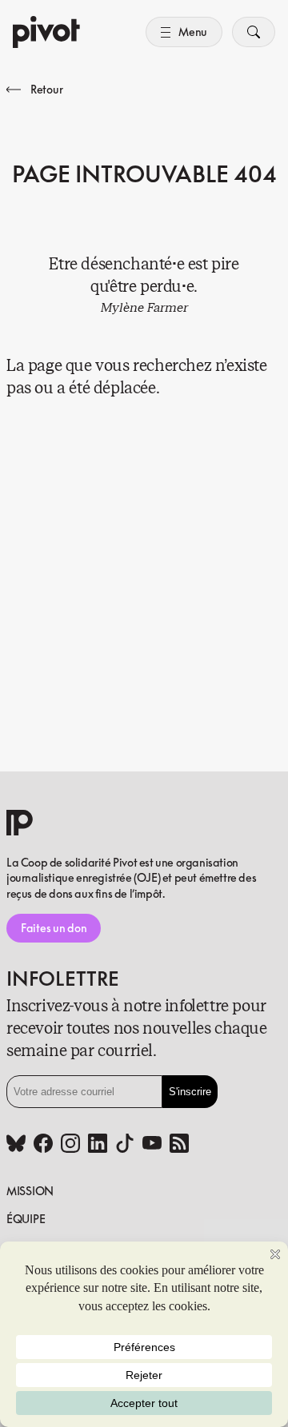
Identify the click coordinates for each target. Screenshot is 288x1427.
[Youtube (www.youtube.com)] (152, 1145)
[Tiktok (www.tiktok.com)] (124, 1145)
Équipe (25, 1219)
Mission (30, 1191)
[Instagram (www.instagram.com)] (70, 1145)
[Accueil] (46, 32)
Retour (46, 89)
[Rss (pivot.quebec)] (179, 1145)
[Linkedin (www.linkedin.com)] (97, 1145)
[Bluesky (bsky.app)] (16, 1145)
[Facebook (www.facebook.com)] (43, 1145)
